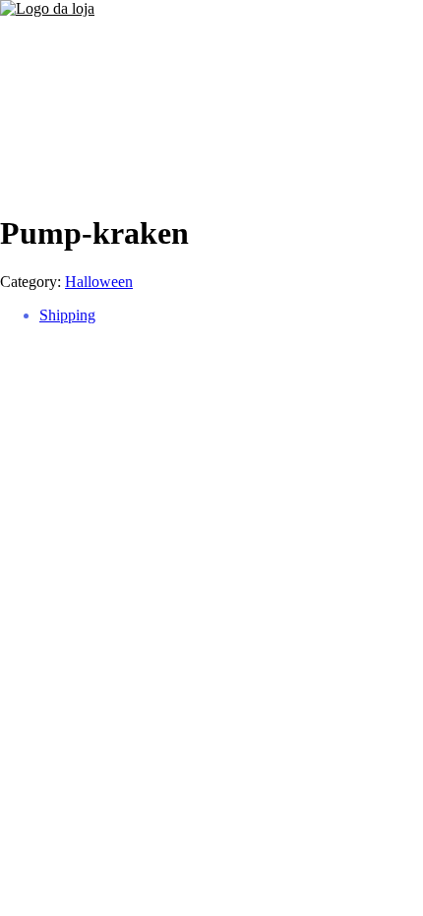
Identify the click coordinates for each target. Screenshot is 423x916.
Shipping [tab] (67, 315)
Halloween (99, 281)
